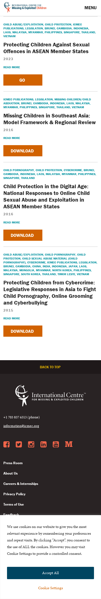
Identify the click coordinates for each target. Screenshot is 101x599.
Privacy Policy (14, 494)
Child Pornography (18, 170)
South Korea (30, 274)
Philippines (53, 32)
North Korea (62, 270)
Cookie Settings (50, 588)
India (46, 266)
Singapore (72, 32)
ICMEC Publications (18, 99)
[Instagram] (31, 444)
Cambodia (64, 28)
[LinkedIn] (43, 444)
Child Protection (58, 24)
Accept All (50, 573)
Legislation (34, 28)
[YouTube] (56, 444)
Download (23, 151)
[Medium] (68, 444)
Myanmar (35, 32)
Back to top (50, 367)
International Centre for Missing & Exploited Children (25, 8)
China (36, 266)
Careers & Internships (20, 483)
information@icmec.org (21, 425)
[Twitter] (19, 444)
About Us (10, 473)
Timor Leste (66, 274)
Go (22, 80)
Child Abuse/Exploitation (23, 24)
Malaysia (19, 32)
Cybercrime (73, 170)
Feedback (11, 514)
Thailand (88, 32)
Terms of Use (13, 504)
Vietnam (9, 36)
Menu (91, 7)
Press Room (13, 463)
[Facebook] (6, 444)
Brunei (50, 28)
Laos (7, 32)
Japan (72, 266)
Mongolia (26, 270)
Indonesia (81, 28)
